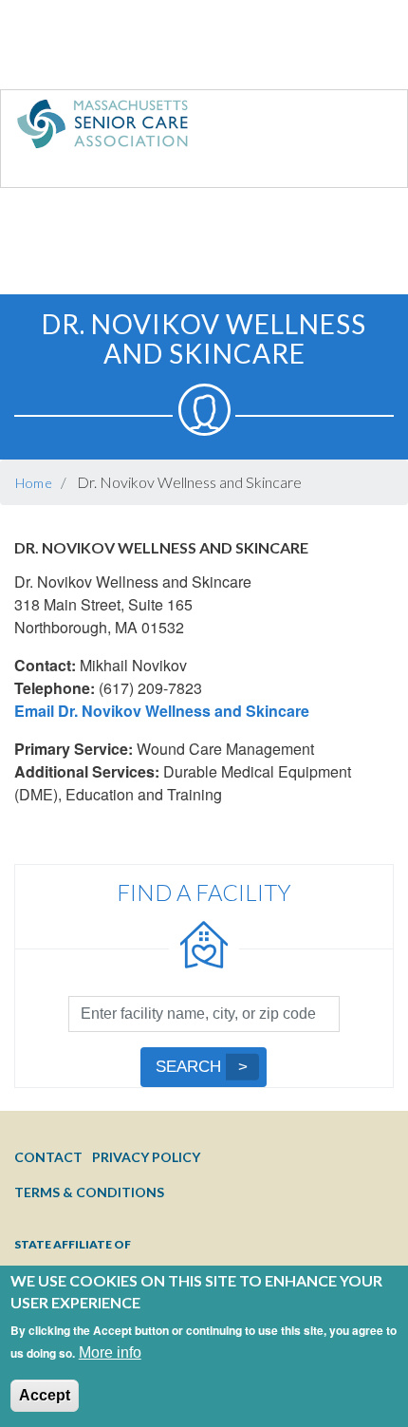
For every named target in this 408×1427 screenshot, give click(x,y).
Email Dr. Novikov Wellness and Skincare (161, 711)
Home (34, 483)
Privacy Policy (146, 1157)
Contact (48, 1157)
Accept (44, 1395)
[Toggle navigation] (354, 128)
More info (110, 1352)
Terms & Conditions (89, 1192)
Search (188, 1067)
